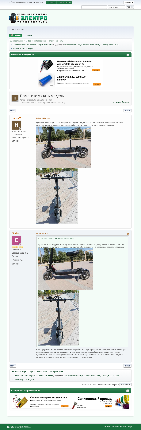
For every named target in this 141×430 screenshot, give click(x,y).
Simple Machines (26, 428)
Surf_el (79, 45)
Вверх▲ (131, 427)
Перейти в (86, 384)
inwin (92, 45)
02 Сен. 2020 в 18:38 (43, 118)
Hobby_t (105, 45)
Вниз (12, 111)
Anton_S (98, 45)
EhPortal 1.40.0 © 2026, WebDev (18, 426)
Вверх (12, 366)
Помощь (107, 427)
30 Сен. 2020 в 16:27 (43, 233)
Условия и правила (119, 427)
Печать (127, 111)
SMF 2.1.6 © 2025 (13, 428)
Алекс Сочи (113, 45)
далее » (125, 102)
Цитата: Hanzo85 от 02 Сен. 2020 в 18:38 (57, 238)
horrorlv (86, 45)
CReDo (15, 233)
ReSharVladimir (70, 45)
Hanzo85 (16, 118)
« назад (117, 102)
